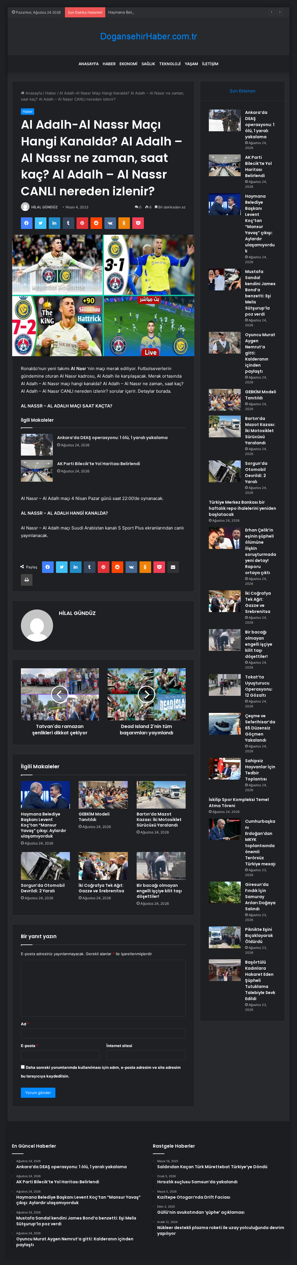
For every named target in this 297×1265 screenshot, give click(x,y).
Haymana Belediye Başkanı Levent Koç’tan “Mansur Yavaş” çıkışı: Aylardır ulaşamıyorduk (186, 12)
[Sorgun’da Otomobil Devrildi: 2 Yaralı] (45, 866)
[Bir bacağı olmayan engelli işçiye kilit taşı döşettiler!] (161, 866)
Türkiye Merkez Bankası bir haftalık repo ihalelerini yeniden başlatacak (242, 508)
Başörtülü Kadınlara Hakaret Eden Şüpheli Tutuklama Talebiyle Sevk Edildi (260, 980)
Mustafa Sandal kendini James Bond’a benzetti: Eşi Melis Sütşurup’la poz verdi (260, 293)
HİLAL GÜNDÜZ (44, 207)
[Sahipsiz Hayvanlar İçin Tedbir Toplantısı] (225, 769)
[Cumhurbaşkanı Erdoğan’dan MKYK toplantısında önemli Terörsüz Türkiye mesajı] (225, 829)
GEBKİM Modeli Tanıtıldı (94, 816)
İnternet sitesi (119, 1045)
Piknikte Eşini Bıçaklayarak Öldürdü (259, 935)
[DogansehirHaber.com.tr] (148, 36)
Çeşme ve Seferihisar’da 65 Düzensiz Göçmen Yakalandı (260, 728)
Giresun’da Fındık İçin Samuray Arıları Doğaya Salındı (260, 897)
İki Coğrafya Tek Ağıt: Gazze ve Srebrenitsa (101, 888)
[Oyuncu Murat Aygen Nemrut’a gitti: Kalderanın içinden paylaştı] (225, 343)
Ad (25, 1024)
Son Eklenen (243, 91)
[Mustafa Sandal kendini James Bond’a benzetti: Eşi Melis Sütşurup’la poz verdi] (225, 279)
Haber (109, 63)
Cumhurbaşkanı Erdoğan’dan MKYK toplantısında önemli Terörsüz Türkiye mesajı (260, 842)
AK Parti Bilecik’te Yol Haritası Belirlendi (98, 464)
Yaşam (191, 63)
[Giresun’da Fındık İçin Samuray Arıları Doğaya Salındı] (225, 892)
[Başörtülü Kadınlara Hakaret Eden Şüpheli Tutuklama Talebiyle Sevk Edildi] (225, 970)
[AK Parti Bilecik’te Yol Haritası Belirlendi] (37, 471)
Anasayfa (89, 63)
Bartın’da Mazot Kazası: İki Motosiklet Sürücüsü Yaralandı (159, 819)
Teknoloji (170, 63)
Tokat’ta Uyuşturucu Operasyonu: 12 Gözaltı (259, 686)
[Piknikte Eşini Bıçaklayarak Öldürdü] (225, 937)
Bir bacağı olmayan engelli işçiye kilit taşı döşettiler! (159, 890)
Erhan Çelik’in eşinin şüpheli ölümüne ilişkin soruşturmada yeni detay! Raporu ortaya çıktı (260, 551)
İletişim (210, 63)
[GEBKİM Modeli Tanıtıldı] (103, 795)
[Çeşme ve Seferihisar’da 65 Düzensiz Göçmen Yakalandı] (225, 724)
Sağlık (148, 63)
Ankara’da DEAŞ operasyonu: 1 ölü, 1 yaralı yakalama (112, 438)
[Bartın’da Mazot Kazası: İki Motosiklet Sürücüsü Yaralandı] (161, 795)
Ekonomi (128, 63)
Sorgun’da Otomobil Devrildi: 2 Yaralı (43, 888)
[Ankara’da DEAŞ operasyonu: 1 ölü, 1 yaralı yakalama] (37, 445)
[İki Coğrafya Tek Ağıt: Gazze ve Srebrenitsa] (103, 866)
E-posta (29, 1045)
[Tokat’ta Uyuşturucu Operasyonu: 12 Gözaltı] (225, 685)
